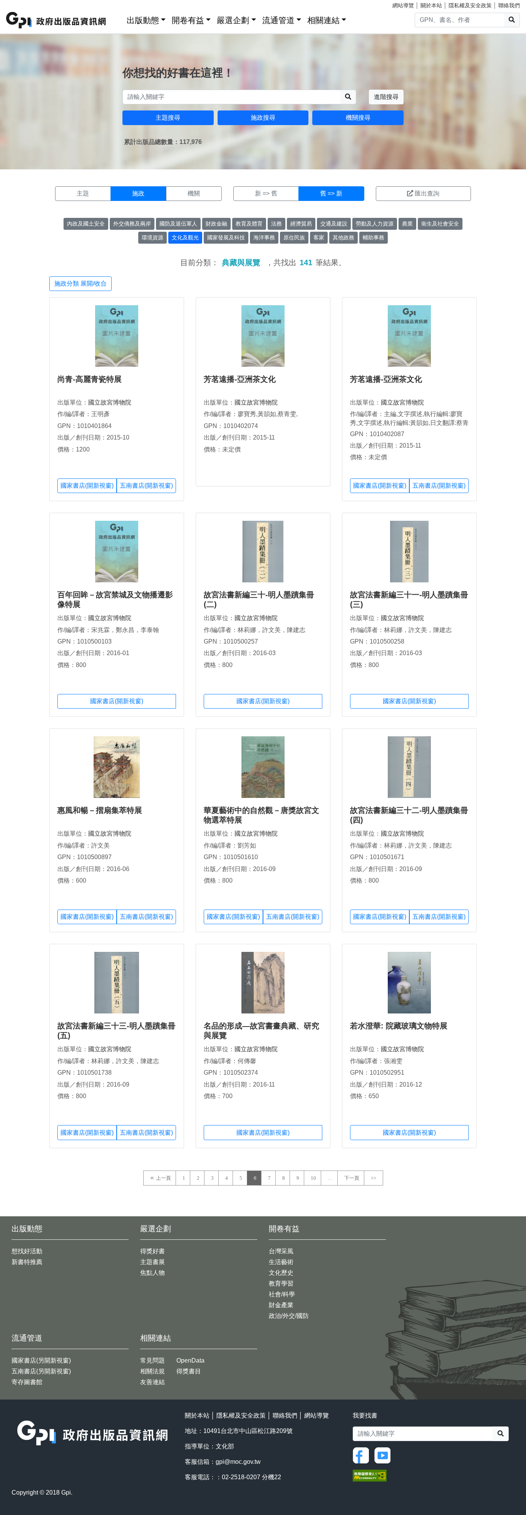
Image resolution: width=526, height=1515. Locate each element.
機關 (194, 193)
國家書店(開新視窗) (87, 485)
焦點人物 (152, 1272)
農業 (407, 224)
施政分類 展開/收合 (80, 283)
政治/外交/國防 (289, 1316)
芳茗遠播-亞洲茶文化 (240, 379)
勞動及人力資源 (375, 224)
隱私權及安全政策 (470, 5)
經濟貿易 (301, 224)
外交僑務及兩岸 (132, 224)
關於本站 (431, 5)
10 (313, 1178)
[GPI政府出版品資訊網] (56, 20)
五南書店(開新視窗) (146, 485)
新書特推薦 (27, 1262)
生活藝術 (281, 1262)
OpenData (190, 1360)
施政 (138, 193)
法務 (276, 224)
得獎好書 (152, 1251)
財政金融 (216, 224)
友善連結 (152, 1382)
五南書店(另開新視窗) (41, 1371)
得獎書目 (188, 1371)
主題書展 (152, 1262)
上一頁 (163, 1178)
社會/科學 (282, 1294)
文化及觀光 (185, 237)
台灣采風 (281, 1251)
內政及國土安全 (86, 224)
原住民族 (294, 237)
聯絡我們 (509, 5)
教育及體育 (249, 224)
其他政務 (343, 237)
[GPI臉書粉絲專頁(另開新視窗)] (363, 1454)
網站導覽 (403, 5)
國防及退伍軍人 (178, 224)
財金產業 (281, 1305)
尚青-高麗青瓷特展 (89, 379)
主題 (83, 193)
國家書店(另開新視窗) (41, 1360)
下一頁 (351, 1178)
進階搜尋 (386, 97)
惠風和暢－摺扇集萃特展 (99, 810)
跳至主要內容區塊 (21, 4)
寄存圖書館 (27, 1382)
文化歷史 (281, 1272)
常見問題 (152, 1360)
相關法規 (152, 1371)
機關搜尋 (358, 117)
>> (373, 1178)
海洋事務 (264, 237)
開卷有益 (188, 20)
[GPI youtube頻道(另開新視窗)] (384, 1454)
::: (118, 18)
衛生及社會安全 (440, 224)
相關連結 (323, 20)
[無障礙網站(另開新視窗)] (370, 1475)
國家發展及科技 (226, 237)
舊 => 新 (331, 193)
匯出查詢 (427, 193)
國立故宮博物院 (109, 402)
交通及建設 (333, 224)
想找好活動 (27, 1251)
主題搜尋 (168, 117)
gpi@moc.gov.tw (238, 1461)
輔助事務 (373, 237)
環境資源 (152, 237)
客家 (318, 237)
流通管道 (278, 20)
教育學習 (281, 1283)
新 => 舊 (266, 193)
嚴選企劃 (233, 20)
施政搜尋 (263, 117)
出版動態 (143, 20)
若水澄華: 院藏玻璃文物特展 (398, 1026)
